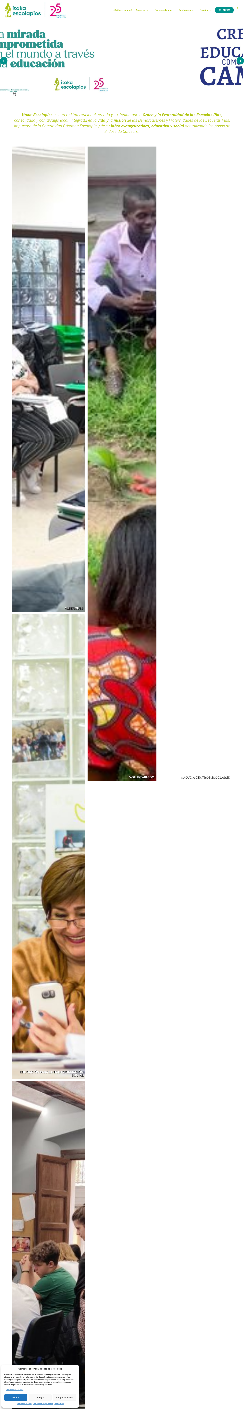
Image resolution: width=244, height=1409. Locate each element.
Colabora (224, 10)
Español (204, 10)
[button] (240, 60)
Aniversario (142, 10)
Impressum (59, 1404)
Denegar (40, 1397)
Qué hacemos (185, 10)
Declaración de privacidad (43, 1404)
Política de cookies (24, 1404)
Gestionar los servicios (14, 1390)
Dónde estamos (163, 10)
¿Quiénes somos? (122, 10)
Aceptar (16, 1397)
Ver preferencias (64, 1397)
